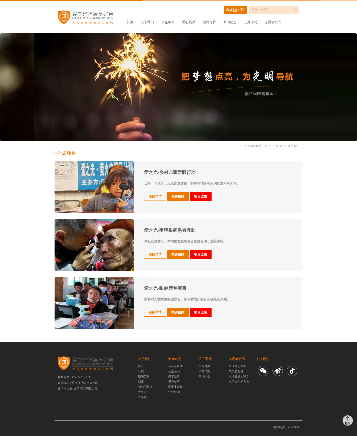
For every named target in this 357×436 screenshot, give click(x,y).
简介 (141, 366)
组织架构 (144, 376)
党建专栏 (209, 22)
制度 (141, 381)
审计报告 (204, 376)
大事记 (142, 392)
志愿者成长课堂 (239, 376)
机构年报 (204, 371)
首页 (130, 22)
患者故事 (174, 376)
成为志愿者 (236, 371)
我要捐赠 (232, 10)
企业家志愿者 (237, 366)
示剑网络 (293, 427)
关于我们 (147, 22)
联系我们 (144, 397)
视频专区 (174, 381)
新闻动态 (230, 22)
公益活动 (174, 371)
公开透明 (250, 22)
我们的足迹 (145, 386)
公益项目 (168, 22)
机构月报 (204, 366)
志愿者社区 (273, 22)
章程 (141, 371)
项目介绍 (293, 146)
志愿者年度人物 (239, 381)
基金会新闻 (175, 366)
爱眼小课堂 (175, 386)
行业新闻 (174, 392)
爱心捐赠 (188, 22)
